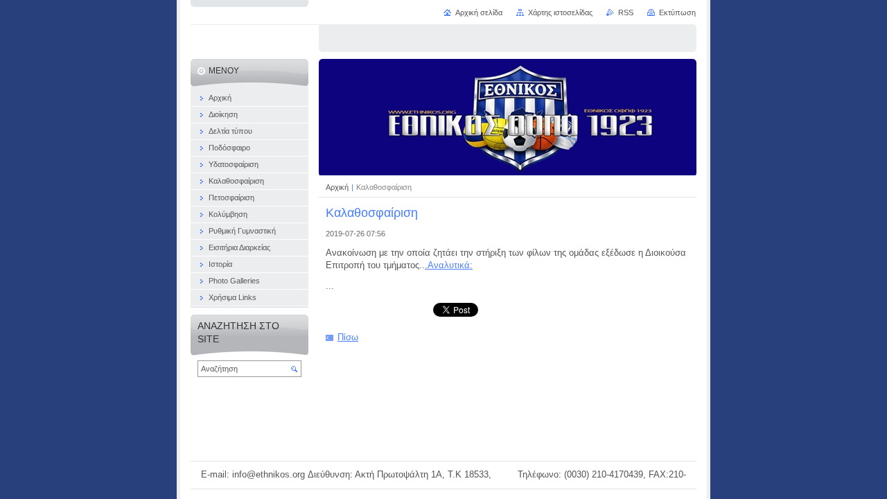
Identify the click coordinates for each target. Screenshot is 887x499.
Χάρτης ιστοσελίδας (560, 12)
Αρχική (338, 187)
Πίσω (347, 337)
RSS (625, 12)
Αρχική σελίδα (478, 12)
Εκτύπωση (677, 12)
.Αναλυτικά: (449, 265)
